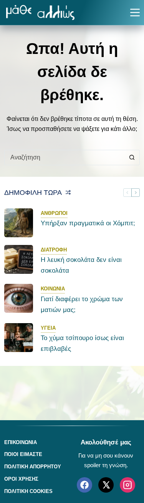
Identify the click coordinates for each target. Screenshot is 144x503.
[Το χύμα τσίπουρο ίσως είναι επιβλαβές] (18, 337)
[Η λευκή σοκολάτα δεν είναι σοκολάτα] (18, 259)
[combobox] (65, 157)
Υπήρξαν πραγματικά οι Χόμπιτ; (88, 223)
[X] (106, 485)
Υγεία (48, 328)
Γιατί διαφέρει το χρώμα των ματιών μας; (82, 304)
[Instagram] (127, 485)
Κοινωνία (53, 289)
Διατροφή (54, 250)
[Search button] (132, 157)
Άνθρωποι (54, 213)
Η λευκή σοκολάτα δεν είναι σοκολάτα (81, 265)
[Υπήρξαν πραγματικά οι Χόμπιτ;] (18, 222)
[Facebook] (84, 485)
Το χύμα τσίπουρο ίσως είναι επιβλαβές (82, 343)
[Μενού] (135, 12)
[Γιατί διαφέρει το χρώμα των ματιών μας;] (18, 298)
